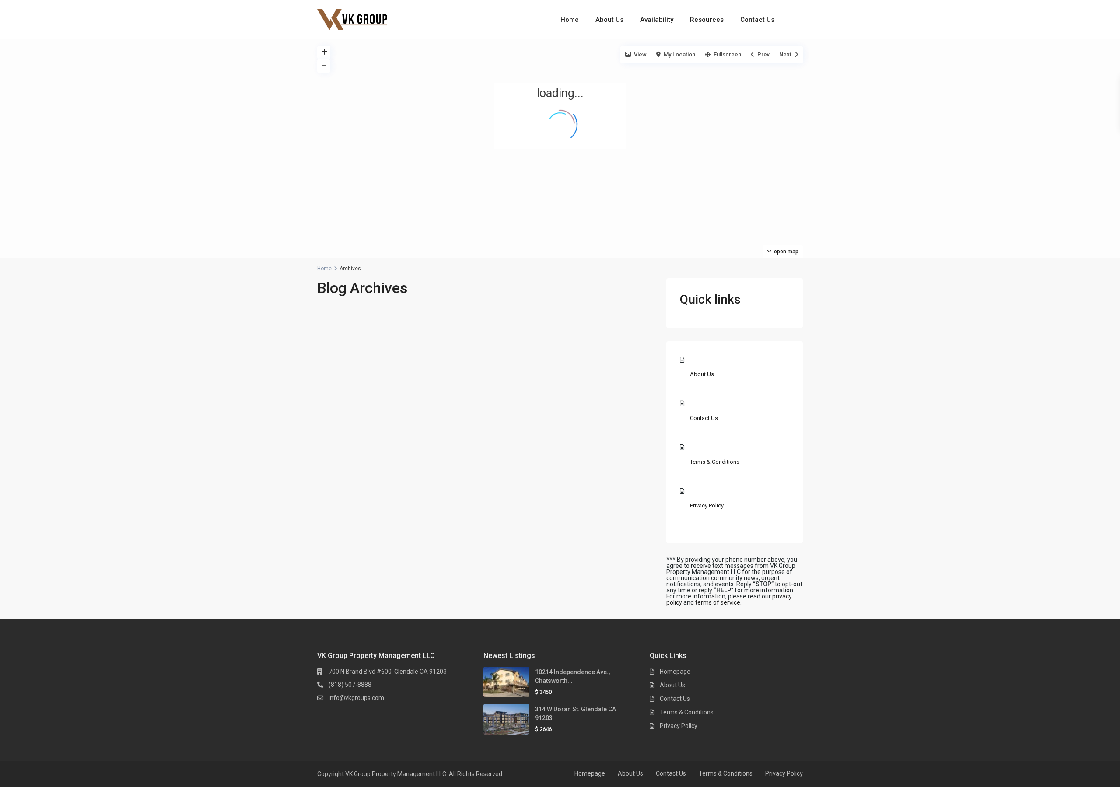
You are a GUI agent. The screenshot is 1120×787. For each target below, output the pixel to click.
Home (569, 20)
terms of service (717, 602)
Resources (707, 20)
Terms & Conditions (714, 461)
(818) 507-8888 (350, 684)
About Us (609, 20)
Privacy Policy (707, 505)
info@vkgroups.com (356, 697)
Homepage (675, 671)
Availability (656, 20)
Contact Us (757, 20)
